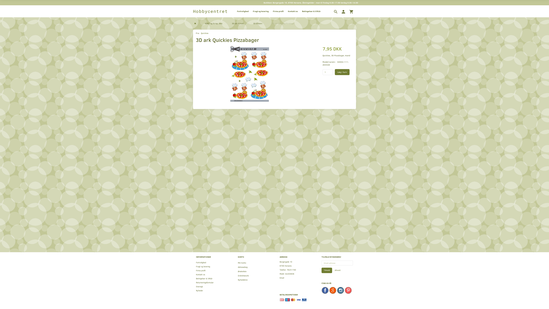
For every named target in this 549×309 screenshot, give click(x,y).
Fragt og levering (261, 11)
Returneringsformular (205, 282)
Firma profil (278, 11)
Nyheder (199, 290)
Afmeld (337, 270)
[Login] (343, 11)
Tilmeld (327, 270)
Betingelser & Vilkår (311, 11)
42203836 (289, 274)
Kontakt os (293, 11)
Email (282, 278)
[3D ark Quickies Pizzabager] (249, 74)
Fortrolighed (243, 11)
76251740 (291, 270)
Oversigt (199, 286)
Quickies (204, 33)
